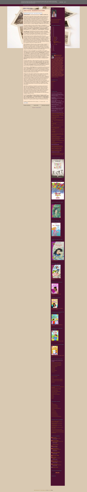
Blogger (52, 490)
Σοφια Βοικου (54, 457)
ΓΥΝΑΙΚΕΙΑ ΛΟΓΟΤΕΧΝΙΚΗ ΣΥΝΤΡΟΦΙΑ (57, 379)
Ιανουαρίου (54, 44)
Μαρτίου (54, 40)
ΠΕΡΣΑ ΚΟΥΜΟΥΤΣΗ (55, 448)
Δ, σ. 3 (52, 84)
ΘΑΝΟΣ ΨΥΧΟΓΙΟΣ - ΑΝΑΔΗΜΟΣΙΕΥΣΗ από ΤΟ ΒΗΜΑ (34, 10)
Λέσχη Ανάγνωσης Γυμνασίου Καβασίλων (57, 380)
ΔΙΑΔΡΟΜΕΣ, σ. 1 (54, 81)
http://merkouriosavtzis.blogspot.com (56, 19)
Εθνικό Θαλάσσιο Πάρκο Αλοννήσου (56, 416)
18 (52, 31)
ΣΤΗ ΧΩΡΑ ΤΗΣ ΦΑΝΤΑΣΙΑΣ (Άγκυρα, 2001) (57, 154)
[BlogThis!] (24, 102)
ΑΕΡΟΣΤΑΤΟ (53, 369)
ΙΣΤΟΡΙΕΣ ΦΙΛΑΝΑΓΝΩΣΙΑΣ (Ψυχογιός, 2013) (58, 153)
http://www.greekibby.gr (55, 405)
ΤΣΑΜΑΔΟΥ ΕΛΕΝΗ (55, 467)
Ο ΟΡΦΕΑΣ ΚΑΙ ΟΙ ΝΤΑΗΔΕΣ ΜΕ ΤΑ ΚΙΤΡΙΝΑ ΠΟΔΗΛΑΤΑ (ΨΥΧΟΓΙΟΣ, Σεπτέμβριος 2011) (58, 113)
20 (52, 29)
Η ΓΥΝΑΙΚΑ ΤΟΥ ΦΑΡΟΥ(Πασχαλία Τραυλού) (58, 430)
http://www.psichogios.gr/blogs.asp (56, 408)
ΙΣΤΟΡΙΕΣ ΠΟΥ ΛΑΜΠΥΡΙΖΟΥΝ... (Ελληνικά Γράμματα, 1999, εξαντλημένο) (58, 139)
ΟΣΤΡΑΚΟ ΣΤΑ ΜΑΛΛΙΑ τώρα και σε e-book (57, 119)
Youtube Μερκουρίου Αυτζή (55, 22)
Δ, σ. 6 (52, 88)
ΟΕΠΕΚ (53, 398)
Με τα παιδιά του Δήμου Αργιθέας (56, 438)
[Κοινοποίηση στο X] (25, 102)
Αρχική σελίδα (36, 105)
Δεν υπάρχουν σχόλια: (42, 101)
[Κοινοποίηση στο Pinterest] (27, 102)
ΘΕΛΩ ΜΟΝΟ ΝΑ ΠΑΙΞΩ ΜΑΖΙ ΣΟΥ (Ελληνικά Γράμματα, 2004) (56, 127)
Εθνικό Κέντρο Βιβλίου (55, 376)
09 (52, 49)
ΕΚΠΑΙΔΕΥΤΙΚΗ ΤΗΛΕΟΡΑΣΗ (56, 394)
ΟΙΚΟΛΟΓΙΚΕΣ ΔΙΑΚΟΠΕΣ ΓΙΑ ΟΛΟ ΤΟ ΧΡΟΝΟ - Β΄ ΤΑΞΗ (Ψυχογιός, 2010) (57, 150)
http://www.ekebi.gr (54, 404)
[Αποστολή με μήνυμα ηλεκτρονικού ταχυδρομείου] (24, 102)
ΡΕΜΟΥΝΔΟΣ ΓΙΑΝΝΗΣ (55, 455)
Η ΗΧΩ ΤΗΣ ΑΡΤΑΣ (54, 370)
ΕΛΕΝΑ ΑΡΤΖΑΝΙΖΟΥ (54, 366)
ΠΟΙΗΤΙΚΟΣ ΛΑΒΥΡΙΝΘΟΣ (56, 452)
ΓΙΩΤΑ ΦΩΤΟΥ (54, 437)
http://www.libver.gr (54, 412)
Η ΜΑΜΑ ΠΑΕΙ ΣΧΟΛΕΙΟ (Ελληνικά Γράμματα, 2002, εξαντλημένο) (56, 136)
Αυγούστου (54, 39)
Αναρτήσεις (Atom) (38, 107)
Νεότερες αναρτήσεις (27, 105)
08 (52, 50)
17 (52, 32)
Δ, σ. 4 (52, 85)
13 (52, 36)
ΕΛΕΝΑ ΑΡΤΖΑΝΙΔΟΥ (55, 440)
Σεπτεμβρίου (55, 38)
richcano (47, 490)
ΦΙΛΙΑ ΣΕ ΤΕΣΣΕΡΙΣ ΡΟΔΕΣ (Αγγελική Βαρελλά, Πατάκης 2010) (57, 421)
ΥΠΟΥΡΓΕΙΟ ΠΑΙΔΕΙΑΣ (55, 390)
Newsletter (53, 409)
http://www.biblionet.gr (54, 413)
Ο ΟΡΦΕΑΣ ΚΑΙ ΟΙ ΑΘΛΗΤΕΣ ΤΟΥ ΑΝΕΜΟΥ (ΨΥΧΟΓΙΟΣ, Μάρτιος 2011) (58, 115)
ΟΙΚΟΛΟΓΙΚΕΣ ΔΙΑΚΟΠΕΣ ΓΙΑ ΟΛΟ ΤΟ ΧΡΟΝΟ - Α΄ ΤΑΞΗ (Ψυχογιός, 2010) (57, 148)
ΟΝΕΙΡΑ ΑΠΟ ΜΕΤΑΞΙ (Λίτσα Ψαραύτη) (57, 429)
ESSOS (53, 395)
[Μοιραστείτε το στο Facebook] (26, 102)
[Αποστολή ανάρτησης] (46, 101)
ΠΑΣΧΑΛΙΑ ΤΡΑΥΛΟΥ (55, 444)
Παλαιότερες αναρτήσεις (45, 105)
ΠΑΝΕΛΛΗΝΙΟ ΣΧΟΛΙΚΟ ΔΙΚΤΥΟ (56, 391)
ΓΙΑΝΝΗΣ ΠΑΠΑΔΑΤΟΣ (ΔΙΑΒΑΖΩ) (56, 362)
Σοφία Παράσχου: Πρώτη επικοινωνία (57, 461)
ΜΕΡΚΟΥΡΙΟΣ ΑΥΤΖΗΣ (58, 55)
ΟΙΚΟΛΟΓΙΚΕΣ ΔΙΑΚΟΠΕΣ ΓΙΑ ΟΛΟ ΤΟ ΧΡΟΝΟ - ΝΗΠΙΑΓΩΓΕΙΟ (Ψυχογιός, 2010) (57, 146)
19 (52, 30)
